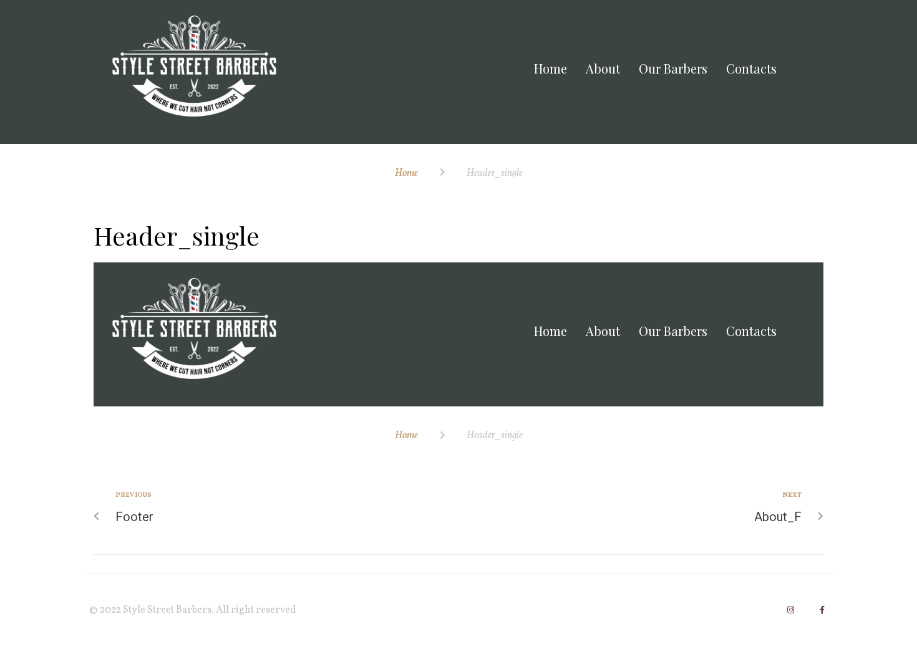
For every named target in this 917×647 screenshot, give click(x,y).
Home (406, 173)
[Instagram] (791, 610)
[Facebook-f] (822, 610)
